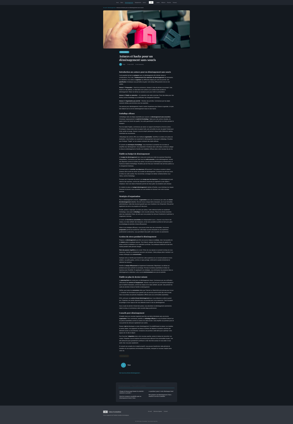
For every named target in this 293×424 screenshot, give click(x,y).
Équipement (138, 2)
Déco (121, 2)
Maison (163, 2)
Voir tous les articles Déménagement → (130, 373)
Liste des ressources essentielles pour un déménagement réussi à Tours (130, 397)
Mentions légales (158, 411)
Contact (166, 411)
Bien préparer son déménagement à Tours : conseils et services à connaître (160, 395)
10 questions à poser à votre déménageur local (161, 391)
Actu (117, 2)
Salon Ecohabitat (115, 412)
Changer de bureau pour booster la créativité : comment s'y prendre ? (131, 392)
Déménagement (129, 2)
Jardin (158, 2)
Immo (144, 2)
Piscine (169, 2)
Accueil (105, 7)
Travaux (175, 2)
